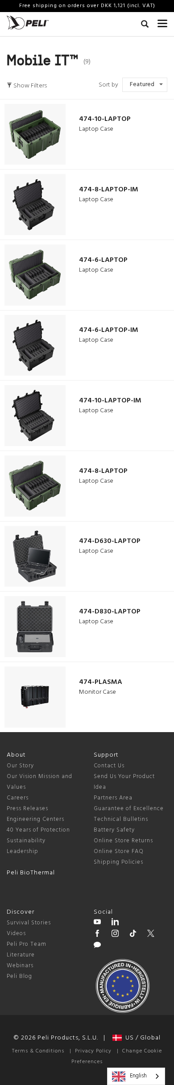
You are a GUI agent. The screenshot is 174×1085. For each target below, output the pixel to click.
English (138, 1076)
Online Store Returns (123, 840)
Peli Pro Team (26, 944)
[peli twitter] (150, 934)
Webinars (20, 965)
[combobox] (136, 1076)
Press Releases (27, 808)
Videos (16, 933)
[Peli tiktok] (133, 934)
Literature (21, 955)
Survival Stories (29, 923)
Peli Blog (19, 976)
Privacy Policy (93, 1051)
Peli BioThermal (31, 873)
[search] (144, 25)
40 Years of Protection (38, 830)
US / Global (141, 1038)
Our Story (20, 765)
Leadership (22, 851)
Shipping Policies (118, 862)
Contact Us (109, 765)
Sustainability (26, 840)
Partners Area (113, 798)
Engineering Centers (35, 819)
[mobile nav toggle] (162, 21)
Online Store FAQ (119, 851)
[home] (28, 22)
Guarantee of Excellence (129, 808)
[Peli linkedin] (115, 923)
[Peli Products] (97, 934)
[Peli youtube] (97, 923)
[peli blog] (97, 946)
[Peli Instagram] (115, 934)
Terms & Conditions (38, 1051)
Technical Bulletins (121, 819)
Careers (18, 798)
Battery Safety (114, 830)
